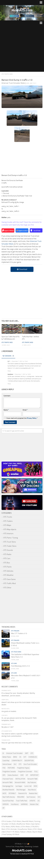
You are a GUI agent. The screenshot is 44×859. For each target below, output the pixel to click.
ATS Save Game (9, 579)
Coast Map (6, 760)
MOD (35, 786)
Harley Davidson (13, 775)
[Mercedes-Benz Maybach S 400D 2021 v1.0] (6, 676)
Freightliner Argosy (23, 768)
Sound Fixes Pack (8, 801)
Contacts (35, 847)
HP (27, 775)
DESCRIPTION (29, 760)
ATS (32, 753)
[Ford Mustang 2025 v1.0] (6, 666)
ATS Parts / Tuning (10, 538)
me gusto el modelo (9, 711)
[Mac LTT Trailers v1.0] (6, 634)
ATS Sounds (8, 550)
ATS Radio (7, 554)
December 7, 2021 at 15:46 (20, 361)
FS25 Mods (17, 821)
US (38, 801)
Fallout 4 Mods (25, 832)
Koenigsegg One (8, 786)
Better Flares (7, 757)
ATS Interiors (8, 533)
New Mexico (32, 790)
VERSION (5, 804)
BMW (15, 757)
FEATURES (11, 768)
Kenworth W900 (20, 782)
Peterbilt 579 (22, 793)
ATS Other (7, 587)
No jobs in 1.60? (8, 727)
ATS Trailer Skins (9, 546)
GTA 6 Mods (25, 827)
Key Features (32, 782)
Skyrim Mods (37, 832)
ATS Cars (6, 558)
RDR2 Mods (15, 827)
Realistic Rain (33, 793)
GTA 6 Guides (6, 821)
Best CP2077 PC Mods (10, 832)
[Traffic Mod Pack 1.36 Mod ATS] (32, 329)
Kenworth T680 (32, 779)
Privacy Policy (31, 418)
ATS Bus (6, 563)
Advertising (28, 847)
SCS (39, 797)
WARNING (24, 804)
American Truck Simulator (14, 753)
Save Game (35, 824)
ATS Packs (7, 567)
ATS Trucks (7, 517)
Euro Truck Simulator (30, 764)
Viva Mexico (15, 804)
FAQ (4, 768)
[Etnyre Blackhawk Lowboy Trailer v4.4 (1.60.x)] (6, 643)
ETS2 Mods (6, 827)
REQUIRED (20, 797)
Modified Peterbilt (8, 790)
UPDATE (32, 801)
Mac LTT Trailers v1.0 (19, 633)
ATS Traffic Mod (7, 74)
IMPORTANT (34, 775)
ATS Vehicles (8, 571)
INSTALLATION (20, 779)
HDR (21, 775)
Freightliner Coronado (25, 771)
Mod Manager (21, 790)
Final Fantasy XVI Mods (10, 834)
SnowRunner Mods (25, 829)
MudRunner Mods (23, 824)
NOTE (4, 793)
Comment (7, 396)
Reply (9, 371)
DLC (15, 764)
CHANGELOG (33, 757)
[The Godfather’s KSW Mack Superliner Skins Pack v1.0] (6, 655)
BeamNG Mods (27, 821)
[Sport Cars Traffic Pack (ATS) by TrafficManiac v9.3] (12, 329)
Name (6, 410)
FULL (36, 771)
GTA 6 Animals (11, 829)
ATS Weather (8, 575)
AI (3, 753)
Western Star (34, 804)
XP (3, 808)
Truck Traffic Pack (21, 801)
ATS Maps (7, 525)
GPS (4, 775)
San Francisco (31, 797)
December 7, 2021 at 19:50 (23, 374)
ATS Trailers (7, 521)
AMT (26, 753)
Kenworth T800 (7, 782)
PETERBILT (12, 793)
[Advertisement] (22, 49)
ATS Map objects (9, 529)
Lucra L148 (27, 786)
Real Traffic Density (9, 797)
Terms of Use (10, 847)
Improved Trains (8, 779)
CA (20, 757)
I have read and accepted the (22, 418)
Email (25, 410)
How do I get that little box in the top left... (17, 743)
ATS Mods (18, 844)
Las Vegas (19, 786)
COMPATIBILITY (17, 760)
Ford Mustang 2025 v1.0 (20, 666)
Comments (9, 356)
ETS (20, 764)
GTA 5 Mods (37, 829)
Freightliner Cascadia (9, 771)
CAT (25, 757)
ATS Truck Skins (9, 542)
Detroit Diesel (7, 764)
